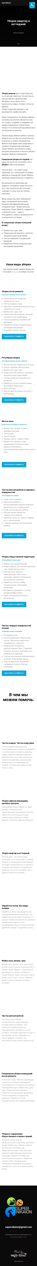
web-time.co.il (18, 1261)
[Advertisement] (18, 66)
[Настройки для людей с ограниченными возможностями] (32, 5)
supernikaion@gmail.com (18, 1237)
